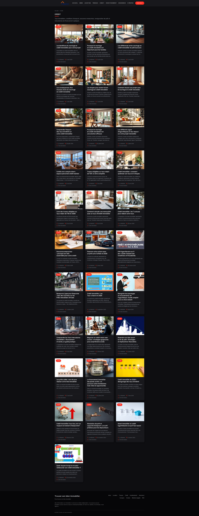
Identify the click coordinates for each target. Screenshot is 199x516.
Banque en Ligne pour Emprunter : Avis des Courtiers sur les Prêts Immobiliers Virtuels (68, 296)
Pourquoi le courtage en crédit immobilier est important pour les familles (96, 48)
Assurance (122, 3)
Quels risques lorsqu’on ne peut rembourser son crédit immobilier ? (69, 467)
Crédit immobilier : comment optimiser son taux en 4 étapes (129, 173)
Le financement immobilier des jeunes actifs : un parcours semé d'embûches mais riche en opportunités (96, 383)
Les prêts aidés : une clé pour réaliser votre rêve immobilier (67, 381)
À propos (131, 3)
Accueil (75, 3)
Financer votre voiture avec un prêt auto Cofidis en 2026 (97, 253)
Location (88, 3)
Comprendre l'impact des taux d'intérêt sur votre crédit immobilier (64, 132)
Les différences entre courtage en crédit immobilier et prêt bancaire (130, 47)
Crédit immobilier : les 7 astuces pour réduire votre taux (129, 213)
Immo (81, 3)
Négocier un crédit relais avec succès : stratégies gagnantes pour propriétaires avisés (98, 340)
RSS (143, 498)
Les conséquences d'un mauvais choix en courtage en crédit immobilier (66, 90)
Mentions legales (136, 498)
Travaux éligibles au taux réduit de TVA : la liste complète (98, 173)
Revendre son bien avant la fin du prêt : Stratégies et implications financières (127, 340)
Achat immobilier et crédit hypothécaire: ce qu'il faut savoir (129, 425)
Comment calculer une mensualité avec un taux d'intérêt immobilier (99, 213)
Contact (140, 3)
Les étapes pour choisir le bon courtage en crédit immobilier (97, 89)
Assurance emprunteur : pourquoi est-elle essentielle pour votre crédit (66, 254)
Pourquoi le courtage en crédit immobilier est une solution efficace (95, 132)
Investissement (111, 3)
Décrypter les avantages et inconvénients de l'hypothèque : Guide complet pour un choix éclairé (128, 297)
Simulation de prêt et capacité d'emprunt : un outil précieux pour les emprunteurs (97, 426)
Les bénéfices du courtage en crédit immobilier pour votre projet (69, 47)
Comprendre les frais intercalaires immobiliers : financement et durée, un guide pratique (68, 340)
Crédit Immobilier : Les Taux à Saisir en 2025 (95, 295)
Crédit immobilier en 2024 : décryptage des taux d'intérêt (128, 381)
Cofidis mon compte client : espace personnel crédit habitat (68, 173)
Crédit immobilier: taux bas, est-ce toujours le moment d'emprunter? (69, 425)
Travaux (95, 3)
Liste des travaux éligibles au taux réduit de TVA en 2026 (67, 213)
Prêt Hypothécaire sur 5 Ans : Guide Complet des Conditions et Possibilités (127, 254)
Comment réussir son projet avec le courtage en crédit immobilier (129, 89)
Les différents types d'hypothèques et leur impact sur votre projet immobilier (128, 132)
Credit (102, 3)
